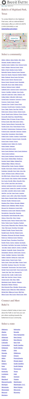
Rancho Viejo (19, 230)
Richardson (4, 235)
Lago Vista (12, 183)
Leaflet (9, 48)
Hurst (14, 171)
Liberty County (17, 190)
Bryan (9, 84)
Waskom (14, 282)
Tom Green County (21, 267)
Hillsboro (12, 163)
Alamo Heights (14, 60)
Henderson (19, 158)
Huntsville (10, 171)
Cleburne (19, 94)
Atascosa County (14, 67)
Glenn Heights (19, 134)
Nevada (16, 332)
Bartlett (20, 70)
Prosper (13, 230)
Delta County (5, 111)
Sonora (3, 255)
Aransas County (23, 65)
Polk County (8, 228)
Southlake (8, 255)
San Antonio (5, 245)
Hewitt (8, 161)
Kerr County (5, 181)
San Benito (11, 245)
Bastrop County (16, 72)
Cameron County (14, 89)
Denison (11, 111)
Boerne (11, 79)
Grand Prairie (22, 136)
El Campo (12, 119)
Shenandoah (5, 252)
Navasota (18, 213)
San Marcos (24, 245)
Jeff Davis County (10, 173)
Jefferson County (19, 173)
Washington (18, 382)
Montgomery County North (15, 208)
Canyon (3, 92)
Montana (5, 395)
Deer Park (15, 109)
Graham (11, 136)
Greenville (23, 139)
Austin (21, 67)
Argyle (3, 67)
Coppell (17, 102)
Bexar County (14, 77)
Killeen (14, 181)
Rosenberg (14, 240)
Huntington (4, 171)
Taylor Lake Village (13, 262)
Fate (23, 124)
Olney (14, 218)
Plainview (21, 225)
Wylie (25, 294)
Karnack (7, 178)
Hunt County (9, 168)
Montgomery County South (8, 210)
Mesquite (17, 203)
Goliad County (5, 136)
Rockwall (4, 240)
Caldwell (18, 87)
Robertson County (12, 237)
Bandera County (14, 70)
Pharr (16, 225)
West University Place (7, 287)
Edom (8, 119)
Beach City (4, 74)
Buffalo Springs (19, 84)
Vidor (11, 279)
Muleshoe (18, 210)
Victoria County (5, 279)
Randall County (5, 232)
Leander (18, 188)
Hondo (11, 166)
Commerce (18, 99)
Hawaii (4, 356)
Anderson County (15, 62)
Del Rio (21, 109)
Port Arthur (14, 228)
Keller (19, 178)
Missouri (4, 392)
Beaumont (14, 74)
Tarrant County (14, 260)
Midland (22, 203)
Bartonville (4, 72)
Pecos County (5, 225)
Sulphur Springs (6, 260)
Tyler (13, 272)
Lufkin (11, 195)
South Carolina (19, 363)
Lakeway (4, 186)
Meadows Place (6, 203)
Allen (20, 60)
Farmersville (18, 124)
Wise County (12, 294)
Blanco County (5, 79)
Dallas (6, 109)
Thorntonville (5, 267)
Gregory (11, 141)
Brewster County (14, 82)
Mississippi (5, 390)
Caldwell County (6, 89)
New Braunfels (5, 215)
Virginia (16, 379)
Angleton (12, 65)
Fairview (4, 124)
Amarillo (9, 62)
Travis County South (22, 269)
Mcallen (9, 200)
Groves (16, 141)
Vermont (16, 377)
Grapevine (9, 139)
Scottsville (24, 247)
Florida (4, 350)
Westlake (15, 287)
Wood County (19, 294)
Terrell (24, 262)
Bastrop (9, 72)
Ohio (15, 350)
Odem (21, 215)
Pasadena (15, 223)
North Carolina (18, 345)
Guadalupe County (6, 144)
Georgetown (12, 134)
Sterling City (14, 257)
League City (13, 188)
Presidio (8, 230)
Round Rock (20, 240)
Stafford (3, 257)
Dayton (11, 109)
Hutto (18, 171)
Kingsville (19, 181)
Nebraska (17, 329)
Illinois (4, 361)
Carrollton (8, 92)
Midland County (5, 205)
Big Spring (21, 77)
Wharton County (6, 289)
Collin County (18, 97)
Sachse (12, 242)
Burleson (4, 87)
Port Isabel (20, 228)
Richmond (10, 235)
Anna (16, 65)
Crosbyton (18, 107)
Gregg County (5, 141)
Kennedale (24, 178)
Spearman (14, 255)
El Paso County (5, 121)
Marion (7, 198)
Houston (16, 166)
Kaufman (15, 178)
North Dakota (18, 348)
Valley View (4, 277)
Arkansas (5, 337)
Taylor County (5, 262)
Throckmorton (12, 267)
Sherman (11, 252)
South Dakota (18, 366)
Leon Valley (4, 190)
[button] (20, 38)
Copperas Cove (6, 104)
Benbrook (7, 77)
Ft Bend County (5, 131)
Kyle (3, 183)
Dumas (25, 114)
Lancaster (18, 186)
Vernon (15, 277)
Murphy (23, 210)
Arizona (4, 335)
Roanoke (22, 235)
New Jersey (18, 337)
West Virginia (18, 387)
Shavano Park (20, 250)
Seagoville (9, 250)
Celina (15, 94)
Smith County (17, 252)
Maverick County (22, 198)
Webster (10, 284)
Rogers (9, 240)
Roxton (8, 242)
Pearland (21, 223)
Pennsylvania (18, 358)
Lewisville (10, 190)
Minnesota (5, 387)
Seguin (14, 250)
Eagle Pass (11, 116)
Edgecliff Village (18, 116)
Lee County (24, 188)
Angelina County (6, 65)
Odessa (4, 218)
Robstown (20, 237)
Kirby (23, 181)
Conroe (24, 99)
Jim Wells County (6, 176)
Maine (4, 377)
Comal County (5, 99)
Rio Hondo (16, 235)
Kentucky (5, 371)
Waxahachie (5, 284)
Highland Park (14, 38)
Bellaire (24, 74)
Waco (14, 279)
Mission (22, 205)
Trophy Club (5, 272)
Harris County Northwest (20, 151)
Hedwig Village (12, 158)
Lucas (8, 195)
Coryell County (11, 107)
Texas (6, 5)
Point (3, 228)
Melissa (12, 203)
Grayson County (16, 139)
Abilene (3, 60)
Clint (24, 94)
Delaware (5, 348)
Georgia (4, 353)
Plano (25, 225)
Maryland (5, 379)
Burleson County (11, 87)
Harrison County (19, 156)
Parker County (9, 223)
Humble (3, 168)
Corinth (12, 104)
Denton (15, 111)
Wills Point (21, 292)
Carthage (14, 92)
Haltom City (14, 144)
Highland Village (6, 163)
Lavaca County (5, 188)
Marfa (3, 198)
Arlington (7, 67)
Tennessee (17, 369)
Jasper (3, 173)
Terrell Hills (4, 265)
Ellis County (16, 121)
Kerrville (10, 181)
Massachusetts (7, 382)
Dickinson (15, 114)
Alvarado (4, 62)
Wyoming (17, 392)
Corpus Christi (18, 104)
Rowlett (3, 242)
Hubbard (21, 166)
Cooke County (10, 102)
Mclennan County (15, 200)
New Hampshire (19, 335)
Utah (15, 374)
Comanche (12, 99)
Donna (20, 114)
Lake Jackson (18, 183)
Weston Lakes (22, 287)
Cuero (3, 109)
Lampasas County (11, 186)
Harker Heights (5, 146)
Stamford (8, 257)
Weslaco (15, 284)
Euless (21, 121)
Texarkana (10, 265)
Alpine (23, 60)
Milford (17, 205)
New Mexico (18, 340)
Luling (15, 195)
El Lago (18, 119)
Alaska (4, 332)
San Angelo (22, 242)
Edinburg (4, 119)
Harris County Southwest (8, 156)
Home (3, 5)
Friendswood (19, 129)
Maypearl (4, 200)
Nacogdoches (5, 213)
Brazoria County (18, 79)
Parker (3, 223)
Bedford (20, 74)
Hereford (4, 161)
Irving (21, 171)
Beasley (10, 74)
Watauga (19, 282)
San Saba (4, 247)
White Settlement (20, 289)
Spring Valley (20, 255)
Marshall (11, 198)
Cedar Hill (4, 94)
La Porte (6, 183)
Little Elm (4, 193)
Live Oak (9, 193)
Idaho (3, 358)
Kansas (4, 369)
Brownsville (4, 84)
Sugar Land (21, 257)
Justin (3, 178)
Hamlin (20, 144)
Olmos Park (9, 218)
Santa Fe (14, 247)
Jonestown (22, 176)
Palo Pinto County (6, 220)
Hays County (5, 158)
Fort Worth (4, 129)
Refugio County (19, 232)
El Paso (22, 119)
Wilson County (5, 294)
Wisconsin (17, 390)
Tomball (3, 269)
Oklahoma (17, 353)
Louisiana (5, 374)
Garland (24, 131)
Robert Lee (4, 237)
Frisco (24, 129)
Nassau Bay (12, 213)
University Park (5, 274)
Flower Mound (17, 126)
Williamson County (13, 292)
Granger (4, 139)
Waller (17, 279)
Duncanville (4, 116)
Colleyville (12, 97)
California (5, 340)
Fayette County (5, 126)
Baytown (22, 72)
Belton (3, 77)
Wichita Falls (5, 292)
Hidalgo (12, 161)
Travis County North (11, 269)
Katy (11, 178)
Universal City (18, 272)
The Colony (22, 265)
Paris (24, 220)
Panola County (19, 220)
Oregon (16, 356)
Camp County (22, 89)
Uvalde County (18, 274)
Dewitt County (9, 114)
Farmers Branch (10, 124)
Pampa (13, 220)
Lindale (23, 190)
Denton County (21, 111)
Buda (13, 84)
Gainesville (13, 131)
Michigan (5, 384)
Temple (21, 262)
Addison (8, 60)
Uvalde (12, 274)
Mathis (16, 198)
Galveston (18, 131)
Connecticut (6, 345)
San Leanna (17, 245)
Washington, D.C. (19, 384)
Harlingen (12, 146)
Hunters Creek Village (18, 168)
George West (5, 134)
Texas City (16, 265)
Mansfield (23, 195)
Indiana (4, 363)
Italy (24, 171)
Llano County (15, 193)
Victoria (19, 277)
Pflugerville (12, 225)
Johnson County (15, 176)
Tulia (10, 272)
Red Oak (12, 232)
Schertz (19, 247)
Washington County (6, 282)
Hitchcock (17, 163)
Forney (23, 126)
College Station (5, 97)
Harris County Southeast (8, 153)
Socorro (23, 252)
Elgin (11, 121)
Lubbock (4, 195)
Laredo (24, 186)
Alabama (5, 329)
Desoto (3, 114)
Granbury (16, 136)
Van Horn (10, 277)
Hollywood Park (6, 166)
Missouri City (5, 208)
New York (17, 342)
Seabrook (4, 250)
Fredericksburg (11, 129)
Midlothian (12, 205)
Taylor (19, 260)
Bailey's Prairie (5, 70)
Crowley (23, 107)
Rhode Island (18, 361)
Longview (21, 193)
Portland (4, 230)
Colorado (5, 342)
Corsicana (4, 107)
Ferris (11, 126)
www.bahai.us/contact (9, 29)
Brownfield (21, 82)
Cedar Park (10, 94)
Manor (19, 195)
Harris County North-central (8, 149)
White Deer (13, 289)
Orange (18, 218)
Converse (4, 102)
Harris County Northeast (8, 151)
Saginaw (17, 242)
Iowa (3, 366)
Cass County (20, 92)
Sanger (9, 247)
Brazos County (5, 82)
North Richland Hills (15, 215)
